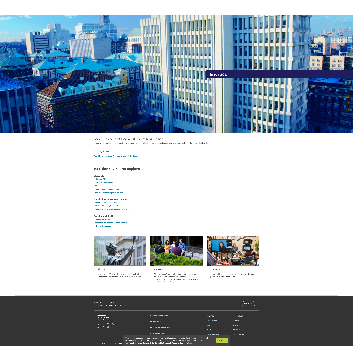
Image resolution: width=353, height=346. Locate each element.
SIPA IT (209, 330)
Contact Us (248, 304)
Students (236, 321)
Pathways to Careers (157, 334)
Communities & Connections (160, 328)
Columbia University (120, 343)
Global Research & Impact (159, 316)
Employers (159, 269)
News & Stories (212, 321)
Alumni (101, 269)
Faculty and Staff (239, 334)
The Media (215, 269)
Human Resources (213, 334)
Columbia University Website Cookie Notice (173, 343)
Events (209, 325)
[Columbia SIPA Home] (110, 303)
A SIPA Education (156, 322)
